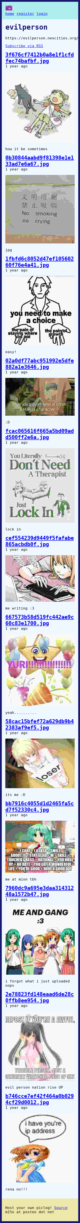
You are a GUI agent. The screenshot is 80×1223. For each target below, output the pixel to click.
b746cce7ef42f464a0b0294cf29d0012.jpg (39, 1099)
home (9, 14)
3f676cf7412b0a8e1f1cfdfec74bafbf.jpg (39, 58)
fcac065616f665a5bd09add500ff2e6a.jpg (39, 434)
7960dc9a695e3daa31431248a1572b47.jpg (39, 891)
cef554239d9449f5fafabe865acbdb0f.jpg (39, 541)
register (25, 14)
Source (61, 1208)
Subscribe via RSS (24, 46)
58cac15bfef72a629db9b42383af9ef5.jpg (39, 724)
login (42, 14)
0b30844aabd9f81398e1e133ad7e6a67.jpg (39, 161)
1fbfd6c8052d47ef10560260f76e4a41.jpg (39, 262)
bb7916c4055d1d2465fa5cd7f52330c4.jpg (39, 806)
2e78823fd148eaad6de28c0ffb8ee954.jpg (39, 997)
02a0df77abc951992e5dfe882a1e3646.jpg (39, 364)
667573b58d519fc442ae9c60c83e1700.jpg (39, 620)
